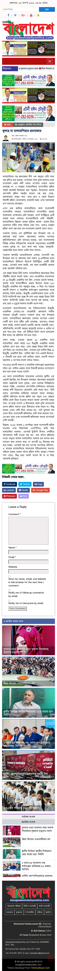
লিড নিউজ (37, 124)
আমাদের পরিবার (14, 906)
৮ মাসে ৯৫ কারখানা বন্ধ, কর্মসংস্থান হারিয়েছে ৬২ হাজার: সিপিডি (26, 744)
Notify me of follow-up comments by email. (26, 594)
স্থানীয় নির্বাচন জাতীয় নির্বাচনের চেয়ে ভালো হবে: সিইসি (28, 713)
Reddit (24, 490)
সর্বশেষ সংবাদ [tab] (28, 816)
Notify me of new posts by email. (26, 603)
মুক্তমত (19, 912)
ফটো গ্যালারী (44, 906)
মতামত (10, 912)
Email (12, 557)
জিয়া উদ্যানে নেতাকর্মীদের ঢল (19, 683)
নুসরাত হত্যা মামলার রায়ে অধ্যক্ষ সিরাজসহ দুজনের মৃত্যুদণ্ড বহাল (25, 650)
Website (12, 566)
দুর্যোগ (48, 912)
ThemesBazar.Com (40, 968)
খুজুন (47, 9)
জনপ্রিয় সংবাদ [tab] (28, 822)
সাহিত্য (40, 912)
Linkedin (10, 490)
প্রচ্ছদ (8, 124)
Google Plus (42, 490)
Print (24, 496)
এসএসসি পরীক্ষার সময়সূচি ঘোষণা (21, 808)
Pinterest (10, 496)
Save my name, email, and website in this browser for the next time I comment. (27, 582)
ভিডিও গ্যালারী (30, 906)
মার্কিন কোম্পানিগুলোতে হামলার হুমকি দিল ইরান (25, 775)
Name (12, 547)
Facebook (10, 484)
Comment (14, 514)
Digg (39, 484)
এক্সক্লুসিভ (21, 124)
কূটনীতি (29, 124)
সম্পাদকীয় (29, 912)
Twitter (26, 484)
